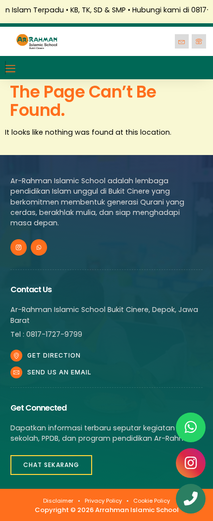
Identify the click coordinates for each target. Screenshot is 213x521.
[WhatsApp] (191, 427)
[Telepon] (191, 499)
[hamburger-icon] (5, 67)
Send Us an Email (59, 372)
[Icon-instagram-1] (18, 247)
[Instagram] (191, 463)
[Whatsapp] (39, 247)
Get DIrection (54, 355)
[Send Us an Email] (16, 372)
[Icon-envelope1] (182, 41)
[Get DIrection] (16, 356)
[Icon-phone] (199, 41)
